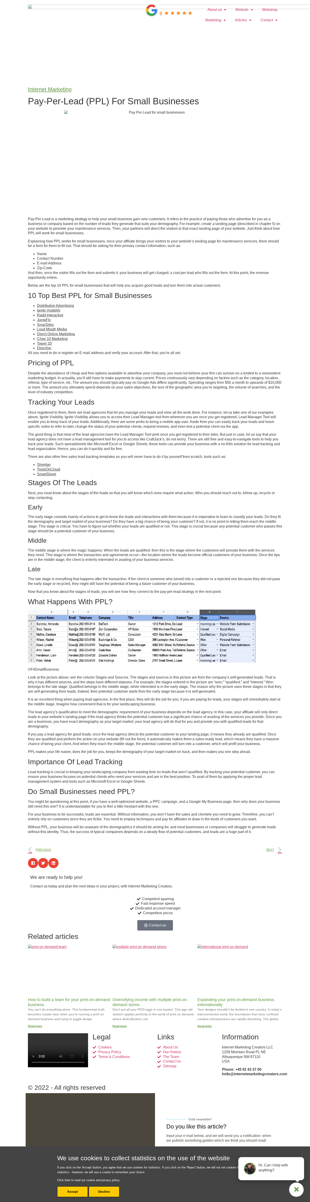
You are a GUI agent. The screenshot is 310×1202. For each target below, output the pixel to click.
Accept (72, 1191)
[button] (33, 863)
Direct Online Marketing (56, 334)
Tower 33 (44, 343)
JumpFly (44, 320)
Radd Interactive (50, 315)
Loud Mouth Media (52, 329)
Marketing (213, 20)
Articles (241, 20)
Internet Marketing (49, 89)
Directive (44, 348)
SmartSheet (46, 474)
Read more (35, 1026)
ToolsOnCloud (48, 469)
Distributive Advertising (55, 306)
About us (214, 10)
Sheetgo (44, 465)
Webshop (270, 10)
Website (241, 10)
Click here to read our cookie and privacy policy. (88, 1180)
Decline (104, 1191)
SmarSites (45, 325)
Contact (267, 20)
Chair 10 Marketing (52, 339)
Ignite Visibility (48, 310)
